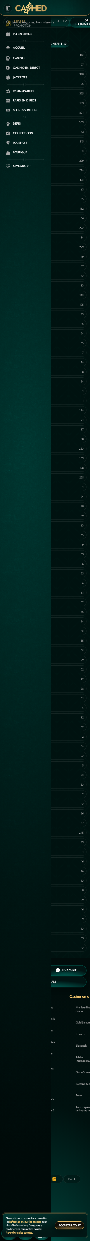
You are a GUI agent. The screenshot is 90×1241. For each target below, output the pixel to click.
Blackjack (81, 1045)
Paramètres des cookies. (19, 1232)
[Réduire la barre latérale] (7, 8)
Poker (79, 1095)
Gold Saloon (83, 1022)
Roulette (81, 1034)
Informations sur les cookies (25, 1222)
